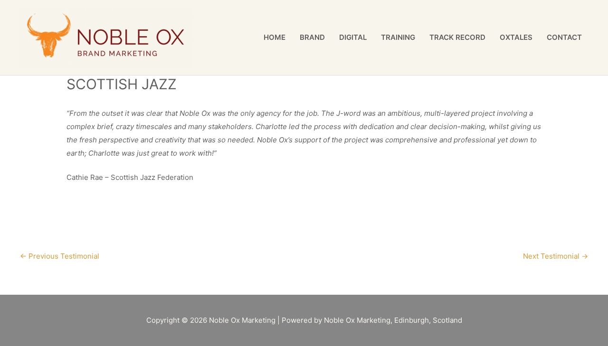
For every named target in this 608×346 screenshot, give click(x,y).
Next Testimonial (555, 256)
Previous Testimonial (59, 256)
